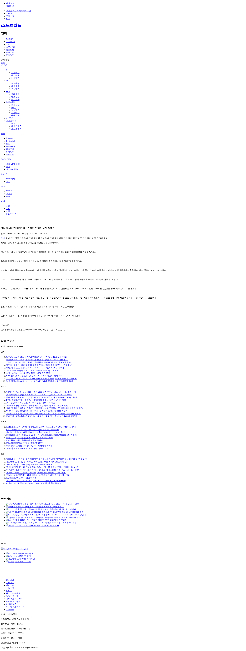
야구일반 (15, 78)
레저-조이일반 (12, 169)
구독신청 (10, 16)
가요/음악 (10, 42)
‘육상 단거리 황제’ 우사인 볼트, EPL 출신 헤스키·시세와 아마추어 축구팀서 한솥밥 (43, 413)
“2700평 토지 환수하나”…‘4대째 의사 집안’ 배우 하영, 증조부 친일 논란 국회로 (41, 378)
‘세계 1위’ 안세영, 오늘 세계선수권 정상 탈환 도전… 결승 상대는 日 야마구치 (41, 392)
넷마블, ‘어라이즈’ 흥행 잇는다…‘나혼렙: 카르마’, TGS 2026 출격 (35, 432)
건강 (8, 181)
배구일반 (15, 115)
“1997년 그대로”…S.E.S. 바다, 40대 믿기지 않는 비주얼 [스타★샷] (36, 481)
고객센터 (10, 609)
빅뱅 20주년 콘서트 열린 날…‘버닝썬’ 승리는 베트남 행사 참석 (34, 376)
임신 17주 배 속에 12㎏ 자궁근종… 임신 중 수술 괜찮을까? (32, 429)
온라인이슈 (11, 214)
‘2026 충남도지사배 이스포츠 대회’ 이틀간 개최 (27, 448)
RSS (8, 19)
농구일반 (15, 110)
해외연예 (10, 50)
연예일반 (10, 52)
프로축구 (15, 83)
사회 (8, 206)
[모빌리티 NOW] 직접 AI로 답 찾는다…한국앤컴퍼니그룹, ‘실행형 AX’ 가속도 (41, 435)
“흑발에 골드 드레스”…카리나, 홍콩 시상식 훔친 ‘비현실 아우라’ (35, 368)
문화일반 (10, 55)
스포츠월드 (11, 25)
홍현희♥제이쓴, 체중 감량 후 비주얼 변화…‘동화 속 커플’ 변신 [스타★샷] (39, 365)
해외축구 (15, 86)
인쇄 (3, 238)
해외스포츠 (16, 126)
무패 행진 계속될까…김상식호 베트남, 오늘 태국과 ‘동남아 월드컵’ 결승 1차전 (41, 397)
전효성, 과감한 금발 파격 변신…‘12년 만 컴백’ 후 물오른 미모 (33, 483)
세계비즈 (10, 6)
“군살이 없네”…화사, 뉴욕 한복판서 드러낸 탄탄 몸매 (30, 464)
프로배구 (15, 113)
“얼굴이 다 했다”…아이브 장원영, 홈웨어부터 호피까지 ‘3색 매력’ (36, 472)
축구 (8, 81)
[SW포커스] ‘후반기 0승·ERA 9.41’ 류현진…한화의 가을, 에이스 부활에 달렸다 (41, 416)
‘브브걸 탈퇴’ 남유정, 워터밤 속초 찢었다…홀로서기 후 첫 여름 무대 (37, 360)
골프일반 (15, 99)
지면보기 (10, 13)
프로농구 (15, 105)
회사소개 (10, 580)
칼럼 (8, 209)
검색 (3, 62)
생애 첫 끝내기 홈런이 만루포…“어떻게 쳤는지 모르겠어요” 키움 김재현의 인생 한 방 (44, 408)
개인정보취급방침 (14, 599)
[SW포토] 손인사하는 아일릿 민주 (21, 478)
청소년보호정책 (13, 601)
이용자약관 (11, 604)
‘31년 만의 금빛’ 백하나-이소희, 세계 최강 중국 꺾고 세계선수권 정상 (37, 405)
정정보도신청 (12, 596)
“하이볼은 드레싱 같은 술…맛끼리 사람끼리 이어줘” (30, 446)
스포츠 (4, 65)
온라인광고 (11, 585)
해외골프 (15, 97)
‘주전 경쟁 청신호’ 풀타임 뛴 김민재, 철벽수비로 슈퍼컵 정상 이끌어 (37, 411)
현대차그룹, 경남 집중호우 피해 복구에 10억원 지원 (29, 438)
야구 (8, 70)
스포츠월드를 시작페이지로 (18, 11)
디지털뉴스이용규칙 (15, 607)
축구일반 (15, 89)
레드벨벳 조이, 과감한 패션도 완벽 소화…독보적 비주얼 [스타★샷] (36, 462)
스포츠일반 (16, 129)
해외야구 (15, 75)
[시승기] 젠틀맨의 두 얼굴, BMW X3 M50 (24, 443)
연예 (3, 133)
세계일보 (10, 3)
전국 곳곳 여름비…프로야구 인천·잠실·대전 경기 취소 (30, 403)
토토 (8, 167)
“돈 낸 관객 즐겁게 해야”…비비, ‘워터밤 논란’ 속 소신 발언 (32, 370)
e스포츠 (9, 118)
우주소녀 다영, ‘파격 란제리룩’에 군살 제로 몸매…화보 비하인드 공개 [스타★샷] (42, 470)
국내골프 (15, 94)
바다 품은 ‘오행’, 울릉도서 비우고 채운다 (24, 440)
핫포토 (9, 191)
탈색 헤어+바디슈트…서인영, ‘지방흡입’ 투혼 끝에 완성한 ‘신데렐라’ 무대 (39, 381)
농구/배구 (10, 102)
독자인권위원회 (13, 593)
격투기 (14, 123)
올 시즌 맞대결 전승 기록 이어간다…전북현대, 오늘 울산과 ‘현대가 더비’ (39, 395)
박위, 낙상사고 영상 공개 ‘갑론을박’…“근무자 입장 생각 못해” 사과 (36, 357)
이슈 (3, 201)
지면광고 (10, 582)
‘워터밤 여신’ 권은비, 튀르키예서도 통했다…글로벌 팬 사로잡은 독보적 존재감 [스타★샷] (46, 459)
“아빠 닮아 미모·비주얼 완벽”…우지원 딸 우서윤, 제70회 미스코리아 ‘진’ (39, 362)
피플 (8, 211)
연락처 (9, 591)
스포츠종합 (11, 121)
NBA (13, 107)
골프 (8, 91)
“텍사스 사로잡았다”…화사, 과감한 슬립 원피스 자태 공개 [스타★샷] (37, 475)
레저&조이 (6, 159)
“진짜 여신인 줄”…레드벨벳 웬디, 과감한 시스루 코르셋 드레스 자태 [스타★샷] (42, 467)
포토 (3, 186)
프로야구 (15, 73)
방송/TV (10, 39)
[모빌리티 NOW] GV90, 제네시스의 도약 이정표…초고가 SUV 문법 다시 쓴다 (41, 427)
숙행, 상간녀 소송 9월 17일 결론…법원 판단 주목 (28, 373)
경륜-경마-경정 (13, 164)
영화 (8, 44)
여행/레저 (10, 179)
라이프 (4, 174)
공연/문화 (10, 47)
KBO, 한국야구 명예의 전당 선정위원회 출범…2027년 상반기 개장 (36, 400)
